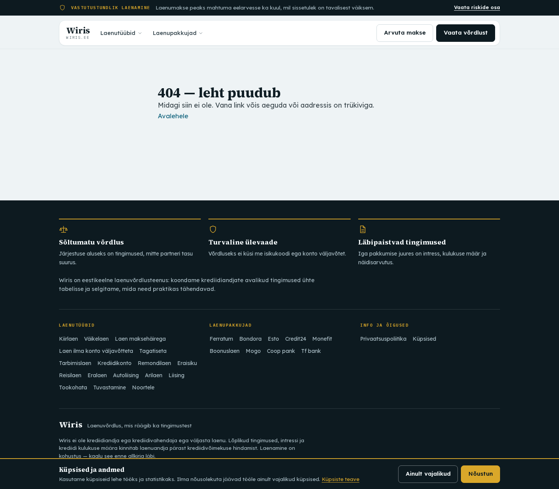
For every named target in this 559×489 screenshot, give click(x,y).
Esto (273, 338)
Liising (176, 375)
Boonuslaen (225, 351)
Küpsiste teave (340, 479)
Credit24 (295, 338)
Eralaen (97, 375)
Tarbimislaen (75, 363)
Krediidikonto (114, 363)
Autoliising (126, 375)
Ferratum (221, 338)
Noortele (143, 387)
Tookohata (73, 387)
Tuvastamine (109, 387)
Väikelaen (96, 338)
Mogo (253, 351)
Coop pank (281, 351)
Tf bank (311, 351)
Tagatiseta (153, 351)
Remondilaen (154, 363)
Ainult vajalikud (428, 473)
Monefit (322, 338)
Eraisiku (187, 363)
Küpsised (424, 338)
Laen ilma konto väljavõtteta (96, 351)
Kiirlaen (68, 338)
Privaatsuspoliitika (383, 338)
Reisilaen (70, 375)
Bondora (250, 338)
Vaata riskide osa (477, 7)
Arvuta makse (405, 32)
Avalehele (173, 116)
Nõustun (480, 473)
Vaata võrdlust (466, 32)
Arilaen (153, 375)
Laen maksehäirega (140, 338)
